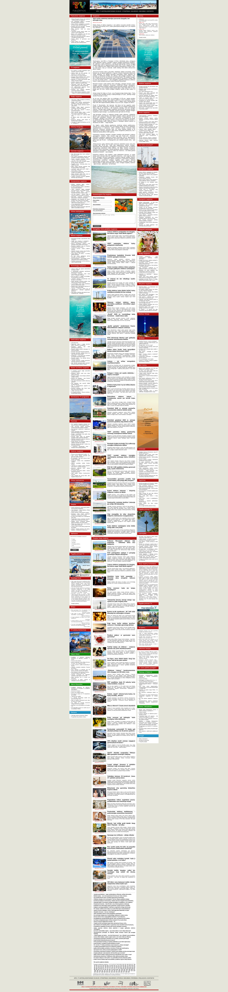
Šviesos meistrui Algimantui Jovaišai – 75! (80, 454)
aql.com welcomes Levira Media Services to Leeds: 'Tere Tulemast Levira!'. (80, 663)
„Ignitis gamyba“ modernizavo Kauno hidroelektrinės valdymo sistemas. (148, 193)
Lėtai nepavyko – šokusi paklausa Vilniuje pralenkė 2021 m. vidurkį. (80, 510)
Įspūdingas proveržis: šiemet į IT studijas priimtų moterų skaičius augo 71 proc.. (148, 280)
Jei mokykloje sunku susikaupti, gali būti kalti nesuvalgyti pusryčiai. (148, 302)
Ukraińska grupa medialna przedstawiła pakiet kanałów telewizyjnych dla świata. (148, 724)
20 (96, 965)
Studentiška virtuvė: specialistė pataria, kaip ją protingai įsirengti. (148, 263)
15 (129, 964)
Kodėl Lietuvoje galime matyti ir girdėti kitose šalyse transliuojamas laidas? (80, 113)
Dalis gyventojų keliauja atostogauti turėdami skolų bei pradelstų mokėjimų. (80, 427)
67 (98, 968)
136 (121, 972)
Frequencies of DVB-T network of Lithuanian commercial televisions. (80, 680)
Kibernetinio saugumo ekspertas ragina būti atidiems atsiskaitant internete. (80, 207)
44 (98, 967)
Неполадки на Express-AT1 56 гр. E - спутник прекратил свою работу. (148, 681)
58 (123, 967)
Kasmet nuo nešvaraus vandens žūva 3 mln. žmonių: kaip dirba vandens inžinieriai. (148, 545)
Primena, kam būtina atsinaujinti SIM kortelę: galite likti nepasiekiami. (148, 93)
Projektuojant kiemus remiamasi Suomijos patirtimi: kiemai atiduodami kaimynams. (80, 519)
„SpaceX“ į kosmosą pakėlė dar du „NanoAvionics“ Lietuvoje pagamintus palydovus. (80, 289)
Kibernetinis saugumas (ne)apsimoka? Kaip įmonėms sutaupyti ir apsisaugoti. (80, 197)
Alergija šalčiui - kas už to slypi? (146, 345)
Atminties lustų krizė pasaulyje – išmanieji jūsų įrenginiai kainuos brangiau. (80, 27)
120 (124, 970)
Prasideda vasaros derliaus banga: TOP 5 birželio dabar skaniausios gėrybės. (148, 381)
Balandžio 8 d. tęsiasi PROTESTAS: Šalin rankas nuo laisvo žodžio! (80, 80)
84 (129, 968)
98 (113, 969)
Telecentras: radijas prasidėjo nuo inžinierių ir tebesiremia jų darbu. (80, 100)
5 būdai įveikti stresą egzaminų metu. (147, 272)
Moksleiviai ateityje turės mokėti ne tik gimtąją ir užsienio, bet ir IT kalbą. (148, 307)
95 (107, 969)
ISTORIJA (120, 978)
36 (125, 965)
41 (134, 965)
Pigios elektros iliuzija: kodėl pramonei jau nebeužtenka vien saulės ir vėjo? (113, 954)
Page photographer (123, 988)
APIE (97, 11)
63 (132, 967)
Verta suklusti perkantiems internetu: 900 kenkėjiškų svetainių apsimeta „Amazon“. (80, 157)
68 (100, 968)
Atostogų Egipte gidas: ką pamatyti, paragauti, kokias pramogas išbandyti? (80, 437)
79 (120, 968)
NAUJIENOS (134, 11)
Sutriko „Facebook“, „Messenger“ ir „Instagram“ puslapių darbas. (148, 594)
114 (109, 970)
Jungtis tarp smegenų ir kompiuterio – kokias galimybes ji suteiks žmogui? (80, 242)
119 (122, 970)
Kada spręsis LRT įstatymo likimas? (79, 75)
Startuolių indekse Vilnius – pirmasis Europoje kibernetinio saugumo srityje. (80, 192)
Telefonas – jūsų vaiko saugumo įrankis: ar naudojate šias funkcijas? (148, 300)
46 (102, 967)
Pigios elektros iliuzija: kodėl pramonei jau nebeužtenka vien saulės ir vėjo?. (148, 577)
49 (107, 967)
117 (117, 970)
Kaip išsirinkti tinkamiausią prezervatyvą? (104, 940)
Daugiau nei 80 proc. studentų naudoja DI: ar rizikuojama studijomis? (148, 261)
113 (107, 970)
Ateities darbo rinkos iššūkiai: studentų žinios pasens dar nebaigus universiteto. (148, 277)
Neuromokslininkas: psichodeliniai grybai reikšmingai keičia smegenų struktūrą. (80, 259)
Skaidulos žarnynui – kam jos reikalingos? (104, 912)
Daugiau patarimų (75, 603)
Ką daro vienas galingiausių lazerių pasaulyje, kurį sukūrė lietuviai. (80, 257)
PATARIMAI (134, 978)
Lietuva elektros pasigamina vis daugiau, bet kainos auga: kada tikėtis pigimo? (80, 24)
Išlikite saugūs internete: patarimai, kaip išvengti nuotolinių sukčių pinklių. (80, 167)
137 (124, 972)
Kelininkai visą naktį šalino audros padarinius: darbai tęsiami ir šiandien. (112, 905)
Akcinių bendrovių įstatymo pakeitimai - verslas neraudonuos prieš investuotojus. (148, 138)
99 (115, 969)
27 (109, 965)
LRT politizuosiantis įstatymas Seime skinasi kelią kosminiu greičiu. (80, 87)
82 (125, 968)
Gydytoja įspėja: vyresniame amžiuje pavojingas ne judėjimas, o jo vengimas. (113, 902)
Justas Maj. (141, 584)
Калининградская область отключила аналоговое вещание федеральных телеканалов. (148, 702)
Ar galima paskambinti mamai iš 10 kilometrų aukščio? (107, 946)
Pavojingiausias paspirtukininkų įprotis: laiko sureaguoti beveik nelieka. (112, 918)
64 (134, 967)
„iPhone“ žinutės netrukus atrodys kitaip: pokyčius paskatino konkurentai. (148, 106)
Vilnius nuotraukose (143, 738)
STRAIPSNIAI (126, 11)
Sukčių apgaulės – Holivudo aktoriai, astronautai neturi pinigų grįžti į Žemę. (148, 555)
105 (129, 969)
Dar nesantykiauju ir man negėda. (146, 359)
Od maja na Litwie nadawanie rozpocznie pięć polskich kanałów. (148, 719)
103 (124, 969)
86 (132, 968)
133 (114, 972)
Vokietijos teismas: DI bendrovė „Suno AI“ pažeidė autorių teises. (148, 453)
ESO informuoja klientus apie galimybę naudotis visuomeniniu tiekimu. (148, 195)
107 (134, 969)
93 (103, 969)
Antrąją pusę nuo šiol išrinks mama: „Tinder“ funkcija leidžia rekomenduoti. (148, 557)
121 (127, 970)
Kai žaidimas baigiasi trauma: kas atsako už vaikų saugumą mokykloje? (148, 290)
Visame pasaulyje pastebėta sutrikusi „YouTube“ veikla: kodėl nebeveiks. (80, 159)
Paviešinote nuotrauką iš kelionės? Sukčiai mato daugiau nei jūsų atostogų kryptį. (114, 951)
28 (111, 965)
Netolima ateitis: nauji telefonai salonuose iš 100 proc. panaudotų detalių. (80, 287)
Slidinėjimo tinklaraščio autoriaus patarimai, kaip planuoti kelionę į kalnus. (80, 439)
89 (96, 969)
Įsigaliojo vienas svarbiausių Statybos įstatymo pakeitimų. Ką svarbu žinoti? (80, 522)
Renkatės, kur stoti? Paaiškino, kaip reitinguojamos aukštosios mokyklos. (148, 271)
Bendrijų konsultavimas (144, 740)
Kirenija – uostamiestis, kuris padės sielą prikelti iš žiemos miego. (80, 435)
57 (121, 967)
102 (122, 969)
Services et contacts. (75, 691)
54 (116, 967)
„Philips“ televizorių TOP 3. (77, 390)
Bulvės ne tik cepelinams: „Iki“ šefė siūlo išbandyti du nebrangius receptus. (80, 34)
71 (105, 968)
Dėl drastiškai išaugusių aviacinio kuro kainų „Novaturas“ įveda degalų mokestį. (80, 425)
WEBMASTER (143, 986)
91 (100, 969)
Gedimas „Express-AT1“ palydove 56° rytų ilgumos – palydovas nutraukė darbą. (80, 82)
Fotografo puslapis (143, 741)
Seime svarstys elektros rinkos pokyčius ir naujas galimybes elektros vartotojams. (148, 180)
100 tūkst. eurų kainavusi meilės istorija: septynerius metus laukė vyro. (148, 537)
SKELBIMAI (142, 11)
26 (107, 965)
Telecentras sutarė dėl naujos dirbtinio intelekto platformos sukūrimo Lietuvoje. (80, 85)
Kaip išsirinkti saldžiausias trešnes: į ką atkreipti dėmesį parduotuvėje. (148, 379)
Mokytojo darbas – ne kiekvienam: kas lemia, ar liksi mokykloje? (148, 287)
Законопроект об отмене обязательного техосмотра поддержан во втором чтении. (148, 695)
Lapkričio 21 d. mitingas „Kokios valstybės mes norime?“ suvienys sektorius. (80, 466)
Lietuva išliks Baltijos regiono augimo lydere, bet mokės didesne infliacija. (112, 937)
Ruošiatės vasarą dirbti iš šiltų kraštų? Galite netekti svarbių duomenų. (80, 202)
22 (100, 965)
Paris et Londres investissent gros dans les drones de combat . (80, 701)
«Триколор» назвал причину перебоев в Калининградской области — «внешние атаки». (148, 683)
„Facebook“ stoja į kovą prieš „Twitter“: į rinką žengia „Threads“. (80, 169)
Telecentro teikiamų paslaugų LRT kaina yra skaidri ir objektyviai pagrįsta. (148, 125)
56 (120, 967)
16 (131, 964)
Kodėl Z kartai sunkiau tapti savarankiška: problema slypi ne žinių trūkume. (113, 959)
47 (103, 967)
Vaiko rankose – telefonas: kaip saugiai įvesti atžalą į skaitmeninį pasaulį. (148, 297)
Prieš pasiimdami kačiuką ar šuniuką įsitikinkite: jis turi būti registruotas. (112, 941)
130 (107, 972)
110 (100, 970)
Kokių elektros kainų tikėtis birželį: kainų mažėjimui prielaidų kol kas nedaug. (148, 185)
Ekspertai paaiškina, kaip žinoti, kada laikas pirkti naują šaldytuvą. (80, 389)
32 (118, 965)
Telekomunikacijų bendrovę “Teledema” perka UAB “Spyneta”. (148, 116)
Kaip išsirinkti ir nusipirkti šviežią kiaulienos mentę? (107, 943)
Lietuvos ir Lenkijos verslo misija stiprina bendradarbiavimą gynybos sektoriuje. (148, 122)
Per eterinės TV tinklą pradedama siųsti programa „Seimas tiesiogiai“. (80, 71)
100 (117, 969)
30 (114, 965)
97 (111, 969)
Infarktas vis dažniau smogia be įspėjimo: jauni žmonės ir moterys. (148, 361)
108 (95, 970)
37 (127, 965)
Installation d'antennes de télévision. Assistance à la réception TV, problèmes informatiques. (80, 688)
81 (123, 968)
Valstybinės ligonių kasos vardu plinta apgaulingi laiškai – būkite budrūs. (148, 455)
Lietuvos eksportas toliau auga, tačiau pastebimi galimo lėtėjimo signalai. (148, 132)
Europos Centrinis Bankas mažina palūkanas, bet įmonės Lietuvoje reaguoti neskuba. (148, 119)
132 (112, 972)
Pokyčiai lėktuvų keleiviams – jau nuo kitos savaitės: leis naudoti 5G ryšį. (80, 172)
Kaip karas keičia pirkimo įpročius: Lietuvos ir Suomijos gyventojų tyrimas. (80, 37)
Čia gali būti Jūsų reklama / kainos (78, 716)
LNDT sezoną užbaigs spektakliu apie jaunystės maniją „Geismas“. (80, 456)
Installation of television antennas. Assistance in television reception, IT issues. (80, 658)
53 (114, 967)
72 (107, 968)
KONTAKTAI (150, 11)
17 (132, 964)
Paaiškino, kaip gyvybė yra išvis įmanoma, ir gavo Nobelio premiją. (80, 261)
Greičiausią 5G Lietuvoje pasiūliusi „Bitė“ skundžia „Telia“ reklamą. (148, 101)
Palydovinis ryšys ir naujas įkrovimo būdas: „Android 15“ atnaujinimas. (80, 345)
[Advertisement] (80, 55)
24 (103, 965)
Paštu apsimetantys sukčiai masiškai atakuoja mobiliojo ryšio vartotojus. (148, 469)
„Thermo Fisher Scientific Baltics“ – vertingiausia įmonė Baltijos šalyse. (148, 130)
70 (103, 968)
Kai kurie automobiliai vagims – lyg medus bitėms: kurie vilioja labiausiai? (112, 931)
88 (94, 969)
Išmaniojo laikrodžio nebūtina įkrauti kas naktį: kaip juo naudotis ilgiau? (80, 354)
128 (102, 972)
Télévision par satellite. (76, 696)
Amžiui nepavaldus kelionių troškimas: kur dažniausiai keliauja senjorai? (80, 432)
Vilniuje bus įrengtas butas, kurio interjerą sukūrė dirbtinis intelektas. (80, 524)
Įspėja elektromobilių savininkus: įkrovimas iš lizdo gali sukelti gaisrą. (111, 948)
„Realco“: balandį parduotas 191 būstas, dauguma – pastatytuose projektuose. (80, 529)
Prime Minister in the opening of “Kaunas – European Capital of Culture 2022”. (80, 673)
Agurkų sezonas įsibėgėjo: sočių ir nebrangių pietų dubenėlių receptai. (111, 910)
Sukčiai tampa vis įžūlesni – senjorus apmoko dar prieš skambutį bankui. (80, 42)
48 (105, 967)
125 (95, 972)
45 (100, 967)
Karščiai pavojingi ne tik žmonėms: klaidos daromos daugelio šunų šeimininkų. (114, 900)
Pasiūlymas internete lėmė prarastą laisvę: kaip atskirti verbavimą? (148, 474)
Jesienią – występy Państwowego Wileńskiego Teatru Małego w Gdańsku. (148, 722)
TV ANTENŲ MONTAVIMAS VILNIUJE (110, 11)
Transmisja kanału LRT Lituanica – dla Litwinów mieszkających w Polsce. (148, 717)
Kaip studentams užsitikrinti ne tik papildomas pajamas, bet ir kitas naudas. (148, 268)
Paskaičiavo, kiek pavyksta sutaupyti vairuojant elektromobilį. (148, 205)
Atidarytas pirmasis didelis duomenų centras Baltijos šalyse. (148, 141)
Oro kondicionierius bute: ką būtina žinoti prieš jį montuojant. (109, 897)
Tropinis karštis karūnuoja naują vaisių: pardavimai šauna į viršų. (110, 923)
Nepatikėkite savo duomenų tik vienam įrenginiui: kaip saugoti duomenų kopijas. (80, 200)
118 (119, 970)
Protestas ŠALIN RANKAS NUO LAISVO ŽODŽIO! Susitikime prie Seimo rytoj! (80, 77)
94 (105, 969)
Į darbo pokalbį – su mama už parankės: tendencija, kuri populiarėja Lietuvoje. (148, 540)
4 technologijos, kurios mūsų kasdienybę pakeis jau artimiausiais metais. (80, 284)
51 (111, 967)
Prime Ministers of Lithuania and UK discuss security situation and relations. (80, 670)
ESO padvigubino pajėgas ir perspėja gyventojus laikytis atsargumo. (80, 22)
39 (131, 965)
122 (129, 970)
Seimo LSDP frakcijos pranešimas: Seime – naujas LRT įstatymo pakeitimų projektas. (80, 92)
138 (126, 972)
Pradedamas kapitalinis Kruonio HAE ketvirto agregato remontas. (110, 926)
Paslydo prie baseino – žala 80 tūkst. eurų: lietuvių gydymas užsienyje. (111, 904)
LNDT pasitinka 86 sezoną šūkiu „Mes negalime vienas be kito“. (80, 476)
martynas (141, 576)
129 (104, 972)
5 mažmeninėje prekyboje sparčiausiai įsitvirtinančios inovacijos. (80, 272)
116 (114, 970)
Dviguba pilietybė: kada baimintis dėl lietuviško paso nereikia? (109, 953)
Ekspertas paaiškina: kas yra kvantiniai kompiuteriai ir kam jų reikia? (80, 247)
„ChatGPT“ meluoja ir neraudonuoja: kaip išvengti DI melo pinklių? (80, 279)
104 (127, 969)
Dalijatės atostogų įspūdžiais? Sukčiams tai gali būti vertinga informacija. (112, 907)
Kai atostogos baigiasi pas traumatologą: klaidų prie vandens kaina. (111, 915)
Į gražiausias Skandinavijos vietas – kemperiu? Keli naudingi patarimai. (80, 447)
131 (109, 972)
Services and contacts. (76, 660)
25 (105, 965)
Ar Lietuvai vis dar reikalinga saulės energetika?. (148, 585)
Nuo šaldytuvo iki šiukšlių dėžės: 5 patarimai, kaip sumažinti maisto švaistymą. (114, 924)
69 (102, 968)
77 (116, 968)
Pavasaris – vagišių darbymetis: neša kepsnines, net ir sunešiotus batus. (148, 471)
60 (127, 967)
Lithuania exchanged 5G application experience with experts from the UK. (80, 675)
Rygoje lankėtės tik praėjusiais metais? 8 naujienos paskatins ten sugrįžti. (80, 442)
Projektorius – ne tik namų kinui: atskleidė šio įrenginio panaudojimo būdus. (80, 356)
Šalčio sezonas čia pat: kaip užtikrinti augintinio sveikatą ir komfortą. (148, 494)
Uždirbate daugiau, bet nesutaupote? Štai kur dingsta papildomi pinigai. (111, 899)
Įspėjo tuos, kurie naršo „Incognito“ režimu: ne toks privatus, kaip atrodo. (80, 162)
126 (97, 972)
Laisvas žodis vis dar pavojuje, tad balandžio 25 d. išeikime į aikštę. (80, 74)
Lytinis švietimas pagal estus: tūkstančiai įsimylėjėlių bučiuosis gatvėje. (148, 552)
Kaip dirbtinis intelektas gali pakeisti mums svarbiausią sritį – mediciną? (80, 293)
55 (118, 967)
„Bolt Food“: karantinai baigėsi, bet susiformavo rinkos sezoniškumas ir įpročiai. (148, 135)
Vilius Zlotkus (136, 988)
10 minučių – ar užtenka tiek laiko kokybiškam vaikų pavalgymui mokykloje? (148, 310)
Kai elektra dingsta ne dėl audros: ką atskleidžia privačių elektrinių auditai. (112, 957)
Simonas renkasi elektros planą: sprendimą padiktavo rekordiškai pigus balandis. (148, 188)
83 (127, 968)
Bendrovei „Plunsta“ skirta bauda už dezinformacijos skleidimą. (80, 120)
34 (121, 965)
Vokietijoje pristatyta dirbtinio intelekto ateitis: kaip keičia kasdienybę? (148, 547)
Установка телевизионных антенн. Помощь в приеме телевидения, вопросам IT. (148, 676)
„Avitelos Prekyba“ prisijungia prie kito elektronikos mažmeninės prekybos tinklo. (148, 127)
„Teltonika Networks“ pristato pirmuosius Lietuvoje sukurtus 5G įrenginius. (80, 361)
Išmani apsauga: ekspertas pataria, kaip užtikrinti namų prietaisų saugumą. (80, 282)
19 (94, 965)
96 (109, 969)
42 (94, 967)
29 (112, 965)
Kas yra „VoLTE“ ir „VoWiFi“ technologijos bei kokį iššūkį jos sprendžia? (80, 277)
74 (111, 968)
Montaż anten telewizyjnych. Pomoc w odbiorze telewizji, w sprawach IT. (148, 710)
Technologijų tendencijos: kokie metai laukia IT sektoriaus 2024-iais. (80, 274)
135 (119, 972)
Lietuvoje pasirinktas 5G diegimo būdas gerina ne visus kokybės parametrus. (148, 96)
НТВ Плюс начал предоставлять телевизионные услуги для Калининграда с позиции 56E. (148, 687)
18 (134, 964)
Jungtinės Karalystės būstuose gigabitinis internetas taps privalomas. (80, 177)
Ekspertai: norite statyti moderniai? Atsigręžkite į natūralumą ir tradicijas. (80, 514)
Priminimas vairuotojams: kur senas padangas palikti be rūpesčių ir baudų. (148, 218)
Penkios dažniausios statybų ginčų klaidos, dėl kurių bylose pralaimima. (80, 508)
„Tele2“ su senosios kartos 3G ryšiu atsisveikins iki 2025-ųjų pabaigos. (148, 98)
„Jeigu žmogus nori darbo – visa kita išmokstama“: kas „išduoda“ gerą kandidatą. (114, 935)
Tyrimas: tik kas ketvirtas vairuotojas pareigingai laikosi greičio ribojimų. (148, 208)
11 (122, 964)
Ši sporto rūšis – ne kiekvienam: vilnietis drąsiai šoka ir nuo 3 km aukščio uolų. (148, 550)
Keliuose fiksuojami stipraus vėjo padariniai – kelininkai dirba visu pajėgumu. (80, 19)
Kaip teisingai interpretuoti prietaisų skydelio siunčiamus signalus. (148, 220)
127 (100, 972)
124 (134, 970)
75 (112, 968)
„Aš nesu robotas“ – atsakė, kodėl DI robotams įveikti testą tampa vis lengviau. (80, 195)
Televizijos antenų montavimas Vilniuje (79, 715)
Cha (140, 593)
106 (132, 969)
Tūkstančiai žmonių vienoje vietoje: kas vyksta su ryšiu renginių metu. (80, 32)
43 (96, 967)
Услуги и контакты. (143, 678)
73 (109, 968)
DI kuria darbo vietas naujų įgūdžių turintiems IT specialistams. (109, 916)
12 (123, 964)
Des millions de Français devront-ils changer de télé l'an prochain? (80, 703)
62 (131, 967)
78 (118, 968)
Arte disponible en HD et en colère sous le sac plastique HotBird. (80, 708)
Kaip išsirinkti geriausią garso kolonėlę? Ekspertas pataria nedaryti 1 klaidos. (80, 364)
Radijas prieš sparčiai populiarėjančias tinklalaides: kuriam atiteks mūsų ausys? (80, 103)
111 (102, 970)
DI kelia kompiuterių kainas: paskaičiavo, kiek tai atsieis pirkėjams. (80, 187)
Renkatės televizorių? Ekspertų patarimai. (80, 351)
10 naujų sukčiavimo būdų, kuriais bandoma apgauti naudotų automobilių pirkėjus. (148, 463)
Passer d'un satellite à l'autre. (77, 692)
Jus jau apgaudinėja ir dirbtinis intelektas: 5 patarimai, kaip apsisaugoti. (80, 205)
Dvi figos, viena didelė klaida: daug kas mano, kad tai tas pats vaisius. (148, 371)
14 (127, 964)
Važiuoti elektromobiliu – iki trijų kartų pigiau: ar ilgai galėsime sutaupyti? (148, 203)
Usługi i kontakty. (142, 712)
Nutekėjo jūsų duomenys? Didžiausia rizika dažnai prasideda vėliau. (111, 956)
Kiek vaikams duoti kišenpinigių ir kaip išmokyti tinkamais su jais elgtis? (148, 295)
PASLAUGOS (142, 978)
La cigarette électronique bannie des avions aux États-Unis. (80, 698)
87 (134, 968)
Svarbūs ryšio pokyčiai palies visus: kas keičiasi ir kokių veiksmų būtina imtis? (148, 103)
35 (123, 965)
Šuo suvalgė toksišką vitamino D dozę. (147, 505)
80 (121, 968)
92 (102, 969)
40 (132, 965)
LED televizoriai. (74, 342)
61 (129, 967)
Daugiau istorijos (142, 37)
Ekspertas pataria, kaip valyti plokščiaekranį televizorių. (80, 347)
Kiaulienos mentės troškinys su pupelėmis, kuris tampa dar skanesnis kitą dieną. (148, 386)
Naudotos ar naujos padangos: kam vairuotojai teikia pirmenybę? (148, 225)
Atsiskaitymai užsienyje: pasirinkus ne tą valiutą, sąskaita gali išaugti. (111, 938)
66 (96, 968)
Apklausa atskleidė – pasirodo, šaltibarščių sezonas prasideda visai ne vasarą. (148, 384)
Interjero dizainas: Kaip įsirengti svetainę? (80, 512)
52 (112, 967)
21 (98, 965)
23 (102, 965)
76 (114, 968)
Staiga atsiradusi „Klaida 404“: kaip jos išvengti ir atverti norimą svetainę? (80, 174)
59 (125, 967)
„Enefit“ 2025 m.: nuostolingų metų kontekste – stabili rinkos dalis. (148, 190)
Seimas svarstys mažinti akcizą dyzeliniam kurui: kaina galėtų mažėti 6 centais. (148, 210)
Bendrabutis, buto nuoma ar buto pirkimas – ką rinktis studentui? (148, 266)
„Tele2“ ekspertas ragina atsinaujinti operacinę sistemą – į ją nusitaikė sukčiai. (80, 190)
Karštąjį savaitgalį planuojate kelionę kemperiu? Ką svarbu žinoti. (110, 920)
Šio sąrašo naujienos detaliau (101, 962)
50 (109, 967)
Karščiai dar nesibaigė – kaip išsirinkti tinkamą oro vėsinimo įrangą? (80, 379)
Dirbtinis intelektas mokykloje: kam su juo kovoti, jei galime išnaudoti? (148, 305)
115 (112, 970)
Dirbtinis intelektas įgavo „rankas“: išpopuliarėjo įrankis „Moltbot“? (80, 185)
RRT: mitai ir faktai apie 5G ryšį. (146, 91)
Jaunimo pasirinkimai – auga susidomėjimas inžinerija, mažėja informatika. (113, 894)
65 (94, 968)
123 (132, 970)
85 (131, 968)
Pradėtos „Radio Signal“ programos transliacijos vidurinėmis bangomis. (80, 108)
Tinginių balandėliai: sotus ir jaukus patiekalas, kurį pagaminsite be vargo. (148, 391)
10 (120, 964)
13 (125, 964)
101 (119, 969)
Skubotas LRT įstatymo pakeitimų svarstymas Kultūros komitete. (80, 90)
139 (128, 972)
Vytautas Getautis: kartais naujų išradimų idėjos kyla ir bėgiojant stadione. (80, 252)
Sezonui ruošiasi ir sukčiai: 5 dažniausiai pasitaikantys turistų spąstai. (148, 460)
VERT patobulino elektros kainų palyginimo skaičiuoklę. (108, 913)
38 (129, 965)
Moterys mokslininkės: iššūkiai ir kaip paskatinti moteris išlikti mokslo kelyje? (80, 244)
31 (116, 965)
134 (116, 972)
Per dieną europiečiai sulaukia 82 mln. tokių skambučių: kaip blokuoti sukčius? (148, 476)
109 (97, 970)
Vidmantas (141, 566)
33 (120, 965)
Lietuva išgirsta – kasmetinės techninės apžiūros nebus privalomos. (148, 215)
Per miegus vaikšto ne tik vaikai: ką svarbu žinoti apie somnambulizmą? (112, 908)
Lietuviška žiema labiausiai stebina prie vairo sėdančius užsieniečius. (148, 213)
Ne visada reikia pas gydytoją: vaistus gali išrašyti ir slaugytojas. (148, 347)
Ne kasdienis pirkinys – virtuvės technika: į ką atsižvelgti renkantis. (80, 393)
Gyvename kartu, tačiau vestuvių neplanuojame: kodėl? (108, 949)
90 (98, 969)
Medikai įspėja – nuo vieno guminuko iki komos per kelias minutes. (110, 896)
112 (105, 970)
